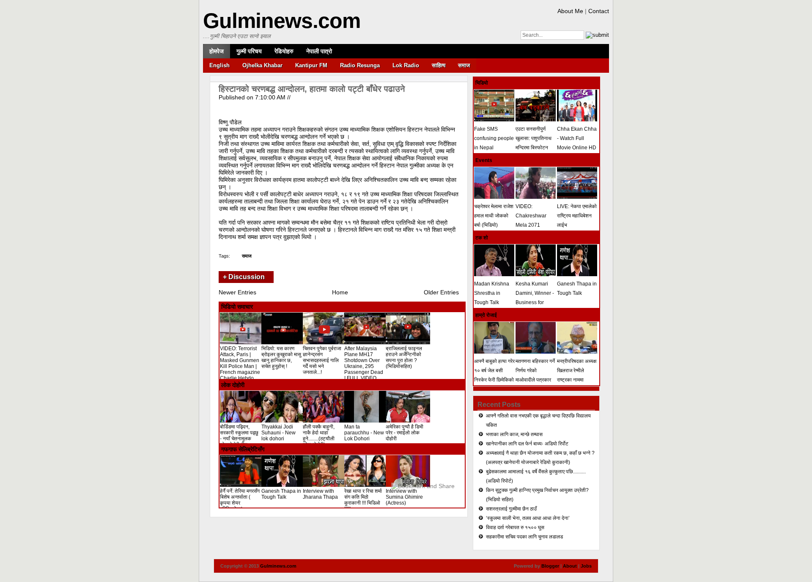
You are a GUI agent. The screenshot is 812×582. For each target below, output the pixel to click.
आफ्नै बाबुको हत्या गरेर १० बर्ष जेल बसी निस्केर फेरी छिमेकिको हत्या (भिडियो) (494, 375)
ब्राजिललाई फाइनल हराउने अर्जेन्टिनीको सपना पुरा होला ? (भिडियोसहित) (404, 357)
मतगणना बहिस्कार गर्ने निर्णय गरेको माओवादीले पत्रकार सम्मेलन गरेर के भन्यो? (535, 375)
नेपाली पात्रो (319, 51)
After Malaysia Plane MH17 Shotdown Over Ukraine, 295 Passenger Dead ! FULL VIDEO (363, 363)
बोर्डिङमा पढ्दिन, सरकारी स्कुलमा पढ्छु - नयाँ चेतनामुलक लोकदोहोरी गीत (239, 435)
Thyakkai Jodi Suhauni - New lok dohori (278, 433)
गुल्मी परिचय (249, 51)
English (219, 65)
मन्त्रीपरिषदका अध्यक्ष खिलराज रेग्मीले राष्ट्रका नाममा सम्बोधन (576, 375)
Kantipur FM (311, 65)
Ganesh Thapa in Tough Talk (281, 494)
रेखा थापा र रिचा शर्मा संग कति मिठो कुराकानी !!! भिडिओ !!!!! (363, 500)
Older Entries (441, 292)
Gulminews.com (281, 21)
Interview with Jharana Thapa (320, 494)
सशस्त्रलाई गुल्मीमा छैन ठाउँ (511, 509)
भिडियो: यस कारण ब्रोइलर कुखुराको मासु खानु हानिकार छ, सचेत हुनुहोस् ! (281, 357)
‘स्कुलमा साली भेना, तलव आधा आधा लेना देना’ (528, 518)
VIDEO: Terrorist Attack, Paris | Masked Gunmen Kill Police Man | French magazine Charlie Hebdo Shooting (240, 366)
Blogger (550, 565)
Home (340, 292)
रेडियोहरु (284, 51)
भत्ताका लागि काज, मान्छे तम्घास (514, 434)
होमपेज (216, 51)
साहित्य (438, 65)
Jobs (586, 565)
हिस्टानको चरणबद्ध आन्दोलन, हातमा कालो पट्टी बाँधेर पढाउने (312, 88)
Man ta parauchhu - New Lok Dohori (364, 433)
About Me (570, 11)
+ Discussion (244, 276)
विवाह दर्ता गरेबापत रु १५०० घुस (515, 527)
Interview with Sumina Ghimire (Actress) (404, 497)
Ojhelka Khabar (262, 65)
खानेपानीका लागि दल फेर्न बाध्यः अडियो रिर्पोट (527, 444)
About (570, 565)
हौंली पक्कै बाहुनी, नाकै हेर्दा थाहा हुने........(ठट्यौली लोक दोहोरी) (319, 435)
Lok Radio (405, 65)
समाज (464, 65)
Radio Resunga (360, 65)
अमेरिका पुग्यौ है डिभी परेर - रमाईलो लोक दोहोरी (404, 433)
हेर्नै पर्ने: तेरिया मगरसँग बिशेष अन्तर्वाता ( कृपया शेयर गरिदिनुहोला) (240, 500)
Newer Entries (237, 292)
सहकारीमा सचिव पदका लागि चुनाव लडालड (524, 537)
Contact (598, 11)
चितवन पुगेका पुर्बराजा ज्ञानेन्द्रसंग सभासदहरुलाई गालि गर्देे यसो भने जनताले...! (322, 360)
